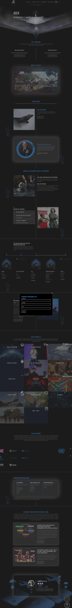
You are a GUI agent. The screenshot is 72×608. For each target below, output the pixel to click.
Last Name (24, 302)
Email (23, 306)
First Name (24, 298)
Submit (23, 311)
